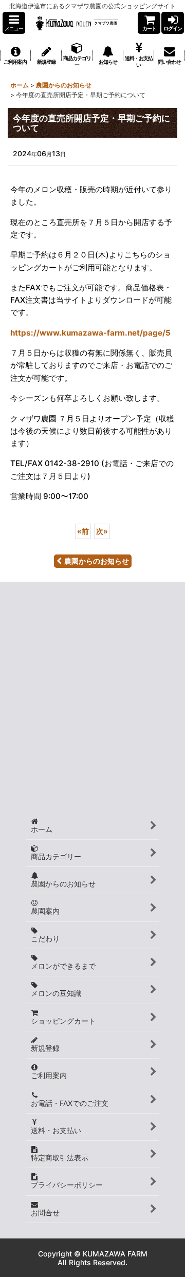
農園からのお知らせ (96, 561)
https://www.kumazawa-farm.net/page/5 (90, 333)
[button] (14, 23)
